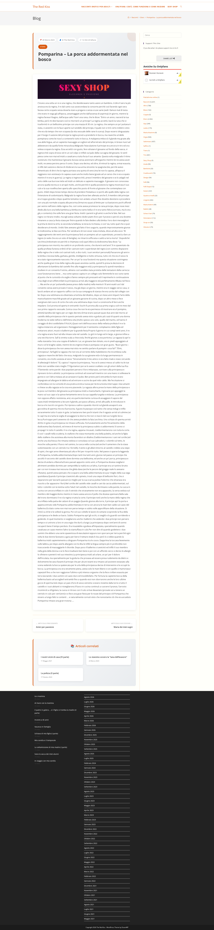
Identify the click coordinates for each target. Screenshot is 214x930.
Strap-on (146, 222)
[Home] (128, 17)
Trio (144, 155)
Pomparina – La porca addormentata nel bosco (164, 17)
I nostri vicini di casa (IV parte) (55, 657)
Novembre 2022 (90, 834)
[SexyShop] (84, 89)
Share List (168, 58)
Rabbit (145, 209)
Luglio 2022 (89, 852)
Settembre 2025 (90, 749)
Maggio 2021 (89, 919)
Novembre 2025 (90, 739)
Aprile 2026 (89, 716)
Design (145, 177)
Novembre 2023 (90, 777)
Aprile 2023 (89, 810)
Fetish (145, 191)
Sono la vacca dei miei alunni (47, 754)
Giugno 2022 (89, 857)
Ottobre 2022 (89, 838)
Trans (145, 150)
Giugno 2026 (89, 706)
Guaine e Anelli (148, 195)
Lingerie (146, 200)
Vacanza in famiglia (43, 727)
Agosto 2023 (89, 791)
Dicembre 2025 (90, 735)
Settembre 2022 (90, 843)
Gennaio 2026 (89, 730)
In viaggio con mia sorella (45, 761)
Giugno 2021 (89, 914)
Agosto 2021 (89, 904)
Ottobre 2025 (89, 744)
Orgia (145, 137)
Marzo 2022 (89, 871)
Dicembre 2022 (90, 829)
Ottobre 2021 (89, 895)
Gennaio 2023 (89, 824)
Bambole (146, 168)
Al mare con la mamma (44, 703)
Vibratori (146, 227)
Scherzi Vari (147, 213)
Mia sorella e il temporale (45, 740)
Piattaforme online (150, 97)
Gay (144, 123)
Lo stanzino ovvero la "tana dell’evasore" (108, 657)
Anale (145, 164)
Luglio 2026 (89, 702)
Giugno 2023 (89, 801)
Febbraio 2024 (90, 763)
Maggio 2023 (89, 805)
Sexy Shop (147, 160)
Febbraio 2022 (90, 876)
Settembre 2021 (90, 900)
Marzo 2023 (89, 815)
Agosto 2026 (89, 697)
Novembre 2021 (90, 890)
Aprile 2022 (89, 867)
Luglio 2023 (89, 796)
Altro (145, 105)
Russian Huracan (156, 73)
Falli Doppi (147, 186)
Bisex (145, 110)
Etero (42, 47)
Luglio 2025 (89, 758)
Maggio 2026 (89, 711)
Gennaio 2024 (89, 768)
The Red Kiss (41, 7)
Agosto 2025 (89, 753)
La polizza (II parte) (50, 673)
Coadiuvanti (147, 173)
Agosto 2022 (89, 848)
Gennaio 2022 (89, 881)
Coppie (146, 114)
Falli (144, 182)
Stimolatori (147, 218)
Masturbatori (148, 204)
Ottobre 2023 (89, 782)
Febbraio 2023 (90, 820)
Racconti (146, 102)
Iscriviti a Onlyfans (157, 80)
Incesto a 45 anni (42, 720)
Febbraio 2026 (90, 725)
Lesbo (145, 128)
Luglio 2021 (89, 909)
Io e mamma (40, 696)
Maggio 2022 (89, 862)
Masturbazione (149, 132)
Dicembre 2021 (90, 886)
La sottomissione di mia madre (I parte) (51, 747)
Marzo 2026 (89, 721)
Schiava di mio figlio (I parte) (46, 733)
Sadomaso (147, 141)
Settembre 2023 (90, 787)
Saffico (145, 146)
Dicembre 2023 (90, 772)
